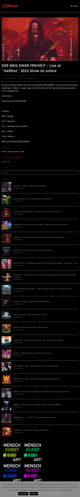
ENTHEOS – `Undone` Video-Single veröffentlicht (30, 186)
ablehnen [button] (34, 494)
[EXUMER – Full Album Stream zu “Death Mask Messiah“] (6, 302)
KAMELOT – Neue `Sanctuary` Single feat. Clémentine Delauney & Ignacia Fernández (41, 392)
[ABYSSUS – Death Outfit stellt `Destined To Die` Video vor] (6, 354)
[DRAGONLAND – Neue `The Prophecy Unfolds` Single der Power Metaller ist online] (6, 225)
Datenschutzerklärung (46, 493)
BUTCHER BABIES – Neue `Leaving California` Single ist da (33, 199)
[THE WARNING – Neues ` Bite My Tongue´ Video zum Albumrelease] (6, 367)
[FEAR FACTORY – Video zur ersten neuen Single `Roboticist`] (6, 251)
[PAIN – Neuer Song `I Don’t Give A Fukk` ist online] (6, 315)
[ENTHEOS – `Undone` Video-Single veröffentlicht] (6, 187)
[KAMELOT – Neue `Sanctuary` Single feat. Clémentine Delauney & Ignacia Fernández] (6, 392)
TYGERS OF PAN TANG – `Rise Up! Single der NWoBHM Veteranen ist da (37, 379)
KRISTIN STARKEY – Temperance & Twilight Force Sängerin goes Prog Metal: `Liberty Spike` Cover (46, 263)
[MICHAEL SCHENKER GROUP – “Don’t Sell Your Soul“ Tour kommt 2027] (6, 212)
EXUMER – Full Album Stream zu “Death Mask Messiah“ (32, 302)
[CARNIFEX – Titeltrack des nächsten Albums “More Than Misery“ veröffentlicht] (6, 238)
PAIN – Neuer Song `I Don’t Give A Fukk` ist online (30, 314)
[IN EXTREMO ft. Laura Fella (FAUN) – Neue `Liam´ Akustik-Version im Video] (6, 341)
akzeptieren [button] (23, 494)
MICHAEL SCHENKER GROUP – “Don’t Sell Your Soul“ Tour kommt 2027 (37, 212)
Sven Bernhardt (10, 78)
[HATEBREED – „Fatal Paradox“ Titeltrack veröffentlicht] (6, 431)
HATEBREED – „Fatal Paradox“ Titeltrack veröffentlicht (31, 430)
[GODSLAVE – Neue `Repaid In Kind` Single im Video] (6, 328)
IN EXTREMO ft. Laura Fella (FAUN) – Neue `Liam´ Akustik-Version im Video (38, 340)
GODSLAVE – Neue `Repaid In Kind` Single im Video (31, 327)
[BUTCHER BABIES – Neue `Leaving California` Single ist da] (6, 200)
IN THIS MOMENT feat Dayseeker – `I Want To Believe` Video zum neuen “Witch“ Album (42, 289)
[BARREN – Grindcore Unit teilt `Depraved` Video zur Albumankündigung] (6, 405)
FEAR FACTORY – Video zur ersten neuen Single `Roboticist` (33, 250)
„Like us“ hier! (6, 162)
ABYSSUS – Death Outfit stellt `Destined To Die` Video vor (33, 353)
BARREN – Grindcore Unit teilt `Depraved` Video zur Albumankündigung (37, 404)
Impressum (58, 493)
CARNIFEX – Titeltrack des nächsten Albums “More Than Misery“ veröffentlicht (39, 237)
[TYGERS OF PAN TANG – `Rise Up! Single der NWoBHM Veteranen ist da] (6, 380)
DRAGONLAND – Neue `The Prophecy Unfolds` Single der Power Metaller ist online (41, 224)
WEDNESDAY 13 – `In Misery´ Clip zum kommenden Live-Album (34, 417)
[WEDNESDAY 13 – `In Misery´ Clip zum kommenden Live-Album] (6, 418)
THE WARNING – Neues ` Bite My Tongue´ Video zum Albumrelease (36, 366)
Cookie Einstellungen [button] (65, 490)
